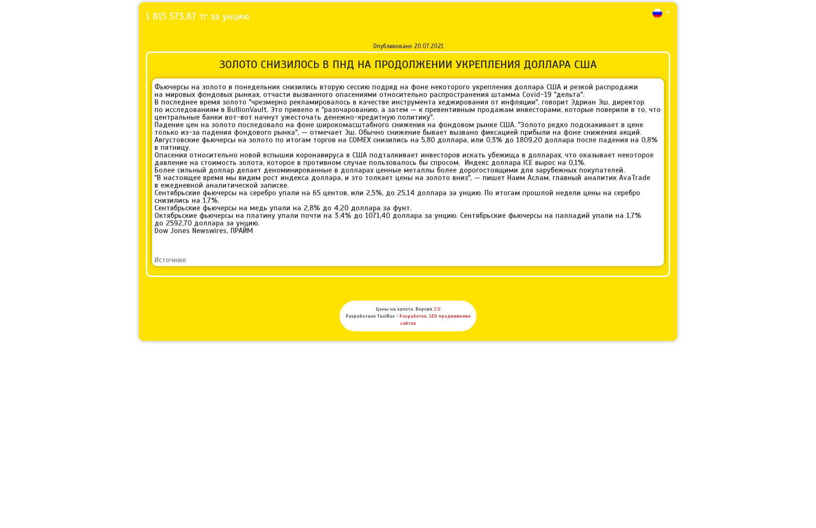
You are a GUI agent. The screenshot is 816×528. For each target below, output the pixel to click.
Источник (170, 260)
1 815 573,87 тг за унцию (197, 16)
